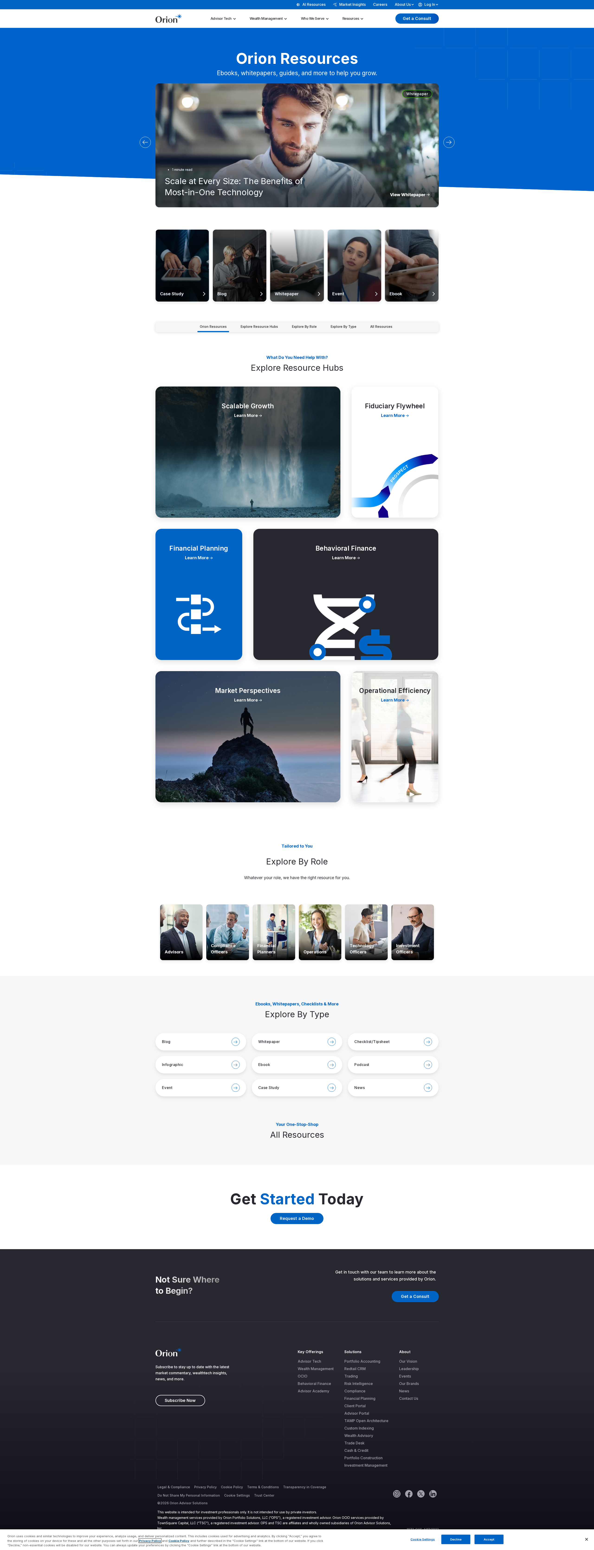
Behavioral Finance (314, 1383)
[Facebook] (409, 1493)
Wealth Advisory (358, 1435)
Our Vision (408, 1361)
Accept (489, 1539)
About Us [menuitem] (403, 4)
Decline (456, 1539)
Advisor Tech (221, 18)
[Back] (145, 142)
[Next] (449, 142)
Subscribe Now (180, 1400)
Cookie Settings (237, 1495)
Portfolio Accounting (362, 1361)
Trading (351, 1376)
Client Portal (355, 1406)
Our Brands (409, 1383)
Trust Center (264, 1495)
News (404, 1391)
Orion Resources (213, 326)
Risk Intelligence (358, 1383)
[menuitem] (225, 18)
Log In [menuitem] (429, 4)
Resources (350, 18)
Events (405, 1376)
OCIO (302, 1376)
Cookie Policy (232, 1487)
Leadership (409, 1368)
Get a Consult (417, 18)
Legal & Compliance (174, 1487)
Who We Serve (312, 18)
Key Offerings (310, 1351)
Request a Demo (297, 1218)
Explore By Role (304, 326)
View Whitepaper (408, 194)
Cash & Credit (356, 1450)
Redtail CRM (355, 1368)
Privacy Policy (205, 1487)
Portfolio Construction (363, 1458)
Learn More (165, 232)
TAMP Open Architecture (366, 1420)
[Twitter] (421, 1493)
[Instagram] (396, 1493)
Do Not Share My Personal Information (189, 1495)
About (404, 1351)
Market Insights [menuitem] (352, 4)
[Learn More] (181, 932)
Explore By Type (343, 326)
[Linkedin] (433, 1493)
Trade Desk (354, 1443)
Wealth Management (266, 18)
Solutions (353, 1351)
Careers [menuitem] (380, 4)
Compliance (354, 1391)
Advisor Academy (313, 1391)
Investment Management (365, 1465)
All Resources (381, 326)
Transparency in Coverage (304, 1487)
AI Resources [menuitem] (314, 4)
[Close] (586, 1539)
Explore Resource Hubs (259, 326)
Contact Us (408, 1398)
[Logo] (168, 18)
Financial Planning (359, 1398)
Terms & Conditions (263, 1487)
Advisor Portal (356, 1413)
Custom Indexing (359, 1428)
